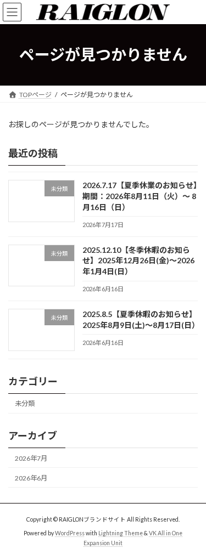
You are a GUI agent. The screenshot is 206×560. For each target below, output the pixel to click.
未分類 (25, 403)
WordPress (70, 533)
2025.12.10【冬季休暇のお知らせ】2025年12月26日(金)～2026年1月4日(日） (138, 260)
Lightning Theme (120, 533)
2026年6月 (31, 478)
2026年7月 (31, 458)
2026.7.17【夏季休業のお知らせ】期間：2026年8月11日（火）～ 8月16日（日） (139, 195)
